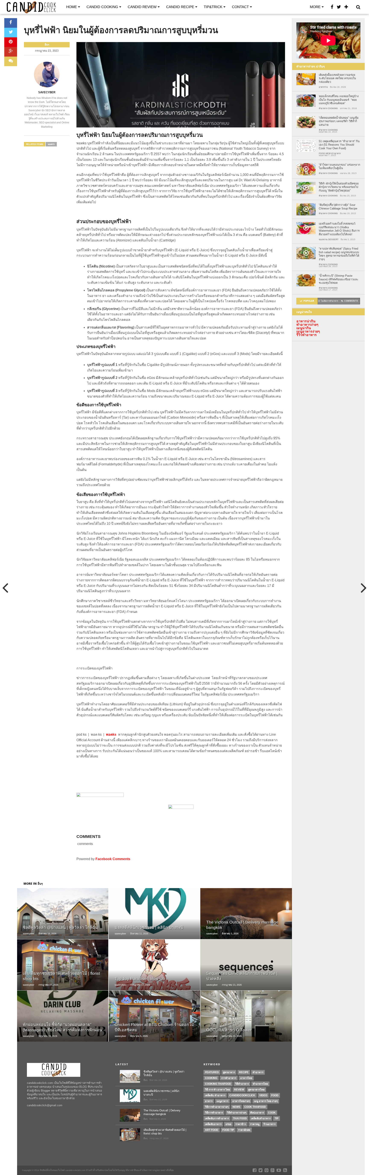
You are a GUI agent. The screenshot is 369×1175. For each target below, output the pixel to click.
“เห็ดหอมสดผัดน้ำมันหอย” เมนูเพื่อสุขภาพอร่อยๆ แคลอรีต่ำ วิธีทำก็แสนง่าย (339, 121)
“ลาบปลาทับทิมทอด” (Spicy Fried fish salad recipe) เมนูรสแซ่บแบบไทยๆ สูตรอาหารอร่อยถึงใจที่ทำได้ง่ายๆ (339, 254)
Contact (240, 7)
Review (239, 1089)
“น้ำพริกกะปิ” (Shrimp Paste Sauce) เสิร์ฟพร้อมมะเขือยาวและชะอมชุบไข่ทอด (338, 279)
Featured (212, 1072)
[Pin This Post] (10, 42)
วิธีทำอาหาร (242, 1083)
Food (274, 1095)
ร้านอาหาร (269, 1124)
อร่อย (228, 1124)
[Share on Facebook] (10, 23)
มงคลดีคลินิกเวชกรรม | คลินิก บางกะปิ (161, 1092)
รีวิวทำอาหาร (306, 335)
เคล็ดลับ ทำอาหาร (215, 1095)
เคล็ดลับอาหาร (213, 1124)
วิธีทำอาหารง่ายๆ (236, 1112)
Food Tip (228, 1129)
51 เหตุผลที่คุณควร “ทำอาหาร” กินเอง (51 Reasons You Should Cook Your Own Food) (339, 145)
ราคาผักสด (244, 1129)
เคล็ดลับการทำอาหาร (217, 1118)
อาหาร (208, 1101)
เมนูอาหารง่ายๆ (308, 331)
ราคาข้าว (240, 1124)
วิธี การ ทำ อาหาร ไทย (217, 1089)
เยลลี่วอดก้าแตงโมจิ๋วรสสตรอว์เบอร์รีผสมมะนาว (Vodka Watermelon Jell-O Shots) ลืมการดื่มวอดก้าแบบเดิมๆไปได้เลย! (339, 229)
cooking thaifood (218, 1083)
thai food (240, 1118)
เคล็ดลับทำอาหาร (261, 1118)
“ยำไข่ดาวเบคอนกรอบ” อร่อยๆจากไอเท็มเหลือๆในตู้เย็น (339, 166)
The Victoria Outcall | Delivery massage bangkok (162, 1112)
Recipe (244, 1072)
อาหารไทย (246, 1078)
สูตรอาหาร (229, 1072)
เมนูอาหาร (222, 1101)
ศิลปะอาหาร (257, 1112)
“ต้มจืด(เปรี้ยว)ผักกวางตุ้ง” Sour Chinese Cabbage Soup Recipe (338, 206)
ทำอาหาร (258, 1072)
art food (211, 1129)
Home (71, 7)
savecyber (46, 92)
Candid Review (142, 7)
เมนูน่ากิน (303, 328)
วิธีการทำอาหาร (214, 1112)
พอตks (51, 144)
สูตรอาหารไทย (256, 1089)
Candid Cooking (102, 7)
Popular (308, 301)
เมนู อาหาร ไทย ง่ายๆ (266, 1101)
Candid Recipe (180, 7)
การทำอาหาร (228, 1078)
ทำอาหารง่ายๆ (307, 324)
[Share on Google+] (10, 52)
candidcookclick (242, 1095)
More (315, 7)
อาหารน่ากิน (305, 321)
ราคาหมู (254, 1124)
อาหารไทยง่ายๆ (241, 1101)
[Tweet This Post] (10, 32)
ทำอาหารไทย (260, 1083)
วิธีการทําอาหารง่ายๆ (216, 1106)
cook (272, 1112)
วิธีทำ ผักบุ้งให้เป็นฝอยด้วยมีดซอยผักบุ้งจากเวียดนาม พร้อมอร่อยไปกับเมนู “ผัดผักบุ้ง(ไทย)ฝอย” (339, 187)
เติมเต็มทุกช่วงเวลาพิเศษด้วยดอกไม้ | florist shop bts (165, 1131)
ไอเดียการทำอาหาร (329, 301)
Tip (276, 1118)
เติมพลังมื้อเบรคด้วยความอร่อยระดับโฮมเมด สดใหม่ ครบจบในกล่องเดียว (337, 78)
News (236, 1106)
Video (263, 1095)
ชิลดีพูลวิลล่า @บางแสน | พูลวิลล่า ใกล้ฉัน (164, 1073)
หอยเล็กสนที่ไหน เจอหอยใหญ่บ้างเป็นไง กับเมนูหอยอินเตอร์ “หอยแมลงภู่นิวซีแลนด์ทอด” (339, 100)
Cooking (211, 1078)
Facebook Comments (112, 859)
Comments (351, 301)
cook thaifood (255, 1106)
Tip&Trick (213, 7)
